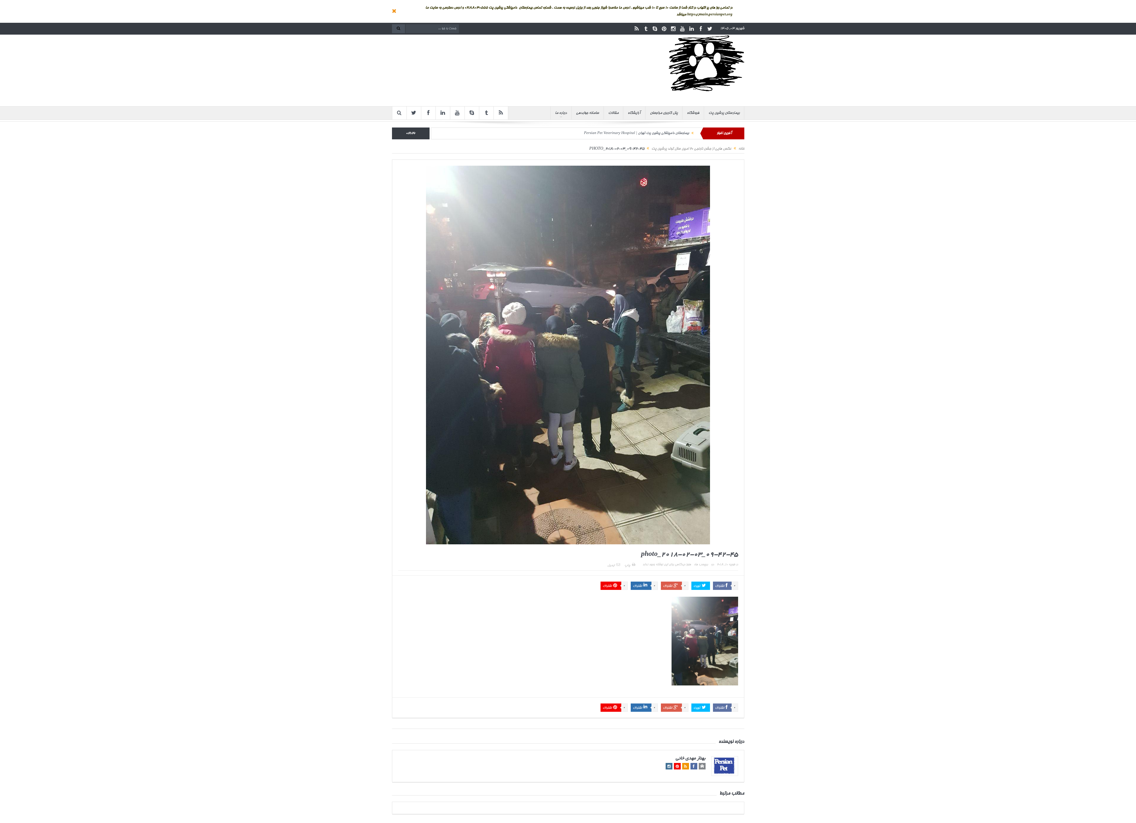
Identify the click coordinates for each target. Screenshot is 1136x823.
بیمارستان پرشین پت (724, 113)
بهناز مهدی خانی (691, 758)
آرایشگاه (634, 113)
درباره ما (561, 113)
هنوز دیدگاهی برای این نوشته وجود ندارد (667, 565)
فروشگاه (693, 113)
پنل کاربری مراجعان (664, 113)
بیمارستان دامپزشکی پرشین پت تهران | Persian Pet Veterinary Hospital (636, 133)
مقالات (613, 113)
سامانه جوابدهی (587, 113)
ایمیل (611, 565)
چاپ (627, 565)
